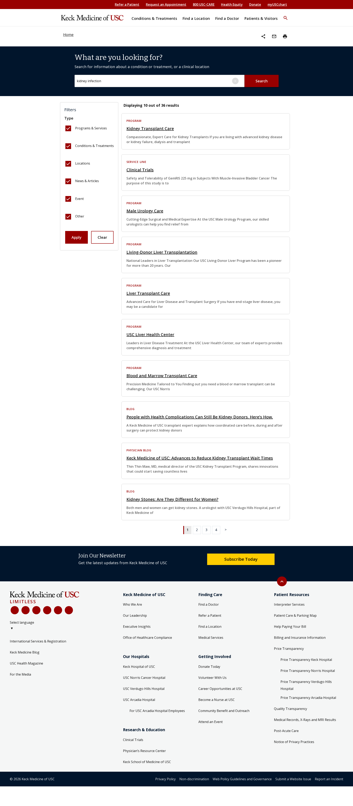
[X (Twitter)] (25, 610)
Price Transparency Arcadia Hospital (308, 697)
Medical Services (210, 637)
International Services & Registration (38, 641)
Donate (255, 4)
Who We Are (132, 604)
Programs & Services (91, 128)
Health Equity (232, 4)
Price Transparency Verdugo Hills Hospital (306, 685)
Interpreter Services (289, 604)
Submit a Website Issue (293, 779)
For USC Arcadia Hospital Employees (157, 710)
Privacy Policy (165, 779)
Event (79, 198)
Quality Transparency (290, 708)
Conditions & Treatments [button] (154, 18)
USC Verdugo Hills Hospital (143, 688)
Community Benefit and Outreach (223, 710)
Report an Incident (329, 779)
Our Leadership (135, 615)
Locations (82, 163)
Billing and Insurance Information (300, 637)
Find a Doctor (208, 604)
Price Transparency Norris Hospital (307, 670)
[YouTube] (36, 610)
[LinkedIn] (47, 610)
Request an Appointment (166, 4)
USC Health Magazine (26, 663)
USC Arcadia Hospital (139, 699)
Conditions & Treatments (94, 145)
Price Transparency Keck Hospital (306, 659)
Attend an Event (210, 722)
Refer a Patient (127, 4)
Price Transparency (289, 648)
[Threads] (69, 610)
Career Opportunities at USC (220, 688)
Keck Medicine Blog (24, 652)
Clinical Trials (133, 740)
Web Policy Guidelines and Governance (242, 779)
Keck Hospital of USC (139, 666)
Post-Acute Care (286, 731)
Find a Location (209, 626)
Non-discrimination (194, 779)
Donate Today (209, 666)
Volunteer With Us (212, 677)
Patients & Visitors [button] (261, 18)
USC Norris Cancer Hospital (144, 677)
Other (79, 216)
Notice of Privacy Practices (294, 742)
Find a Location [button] (196, 18)
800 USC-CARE (203, 4)
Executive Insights (137, 626)
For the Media (20, 674)
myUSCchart (277, 4)
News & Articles (87, 181)
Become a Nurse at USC (216, 699)
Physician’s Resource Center (144, 751)
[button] (285, 15)
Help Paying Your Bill (290, 626)
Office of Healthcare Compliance (147, 637)
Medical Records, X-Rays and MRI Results (305, 719)
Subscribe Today (241, 559)
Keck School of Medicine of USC (147, 762)
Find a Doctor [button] (227, 18)
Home (68, 34)
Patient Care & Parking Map (295, 615)
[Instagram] (58, 610)
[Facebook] (15, 610)
